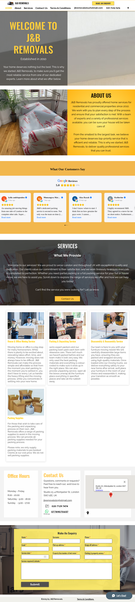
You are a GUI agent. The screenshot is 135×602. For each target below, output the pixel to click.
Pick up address (58, 545)
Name (24, 537)
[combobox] (66, 549)
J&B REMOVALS (22, 3)
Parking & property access (94, 553)
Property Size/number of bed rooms (64, 553)
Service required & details (30, 561)
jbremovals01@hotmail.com (88, 8)
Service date (26, 553)
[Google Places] (128, 8)
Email (23, 545)
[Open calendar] (45, 557)
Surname (56, 537)
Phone (87, 537)
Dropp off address (91, 545)
